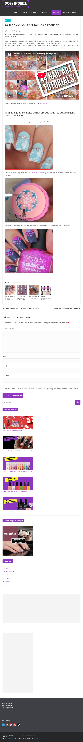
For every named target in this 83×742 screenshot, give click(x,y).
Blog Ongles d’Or (7, 708)
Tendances (6, 581)
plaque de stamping (39, 173)
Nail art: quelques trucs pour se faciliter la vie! (10, 298)
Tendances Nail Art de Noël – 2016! (34, 297)
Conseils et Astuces (29, 13)
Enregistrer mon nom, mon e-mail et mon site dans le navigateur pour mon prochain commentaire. (40, 389)
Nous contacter (7, 703)
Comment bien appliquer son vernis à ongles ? (21, 298)
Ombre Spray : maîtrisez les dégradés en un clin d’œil (17, 471)
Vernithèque (45, 13)
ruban (36, 122)
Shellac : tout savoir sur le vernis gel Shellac (15, 491)
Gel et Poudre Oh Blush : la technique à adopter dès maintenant (20, 512)
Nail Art (56, 13)
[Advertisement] (42, 608)
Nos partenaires (7, 705)
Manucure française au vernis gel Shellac (46, 298)
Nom (4, 356)
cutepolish (43, 103)
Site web (6, 376)
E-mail (5, 366)
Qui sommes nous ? (70, 13)
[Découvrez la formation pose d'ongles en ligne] (18, 527)
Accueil (15, 13)
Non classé (6, 578)
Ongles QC (20, 31)
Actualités (6, 568)
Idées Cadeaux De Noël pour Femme (13, 430)
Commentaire (8, 329)
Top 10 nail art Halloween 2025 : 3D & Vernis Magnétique (19, 451)
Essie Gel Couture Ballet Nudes (66, 308)
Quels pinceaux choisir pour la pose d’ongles (22, 308)
